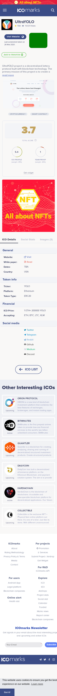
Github (30, 344)
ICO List (31, 369)
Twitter (30, 330)
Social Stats (28, 239)
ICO (43, 583)
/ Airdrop (49, 556)
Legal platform (14, 587)
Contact (14, 564)
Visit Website (13, 36)
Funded (42, 607)
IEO (43, 587)
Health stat (14, 601)
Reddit (30, 340)
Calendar (42, 603)
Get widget (28, 173)
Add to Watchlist (12, 54)
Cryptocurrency (18, 114)
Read (29, 262)
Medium (31, 349)
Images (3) (46, 239)
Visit (29, 257)
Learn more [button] (37, 684)
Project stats (43, 595)
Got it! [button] (7, 692)
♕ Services (43, 552)
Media (14, 560)
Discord (30, 354)
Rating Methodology (14, 552)
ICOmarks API (43, 571)
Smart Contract (39, 114)
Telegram (31, 335)
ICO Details (9, 239)
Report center (42, 615)
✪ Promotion (43, 548)
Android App (14, 583)
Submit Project (38, 556)
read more (8, 75)
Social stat (43, 599)
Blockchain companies (14, 591)
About (14, 548)
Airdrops (43, 591)
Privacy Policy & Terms (14, 556)
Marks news (43, 611)
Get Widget (42, 560)
